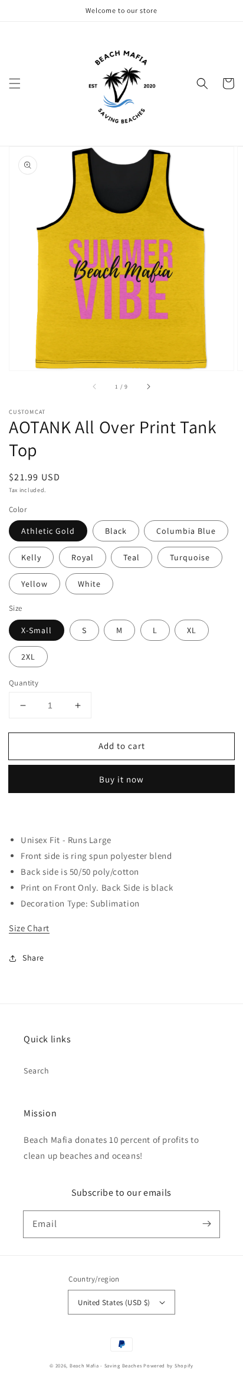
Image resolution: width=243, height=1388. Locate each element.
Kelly (31, 557)
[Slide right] (148, 387)
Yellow (34, 583)
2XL (28, 656)
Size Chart (29, 928)
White (89, 583)
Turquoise (190, 557)
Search (37, 1070)
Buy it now (121, 779)
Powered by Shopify (168, 1365)
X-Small (36, 630)
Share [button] (33, 957)
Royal (82, 557)
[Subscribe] (206, 1224)
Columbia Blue (186, 531)
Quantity (23, 683)
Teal (131, 557)
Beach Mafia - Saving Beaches (106, 1365)
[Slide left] (95, 387)
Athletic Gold (48, 531)
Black (116, 531)
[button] (15, 83)
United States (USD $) (114, 1302)
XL (191, 630)
